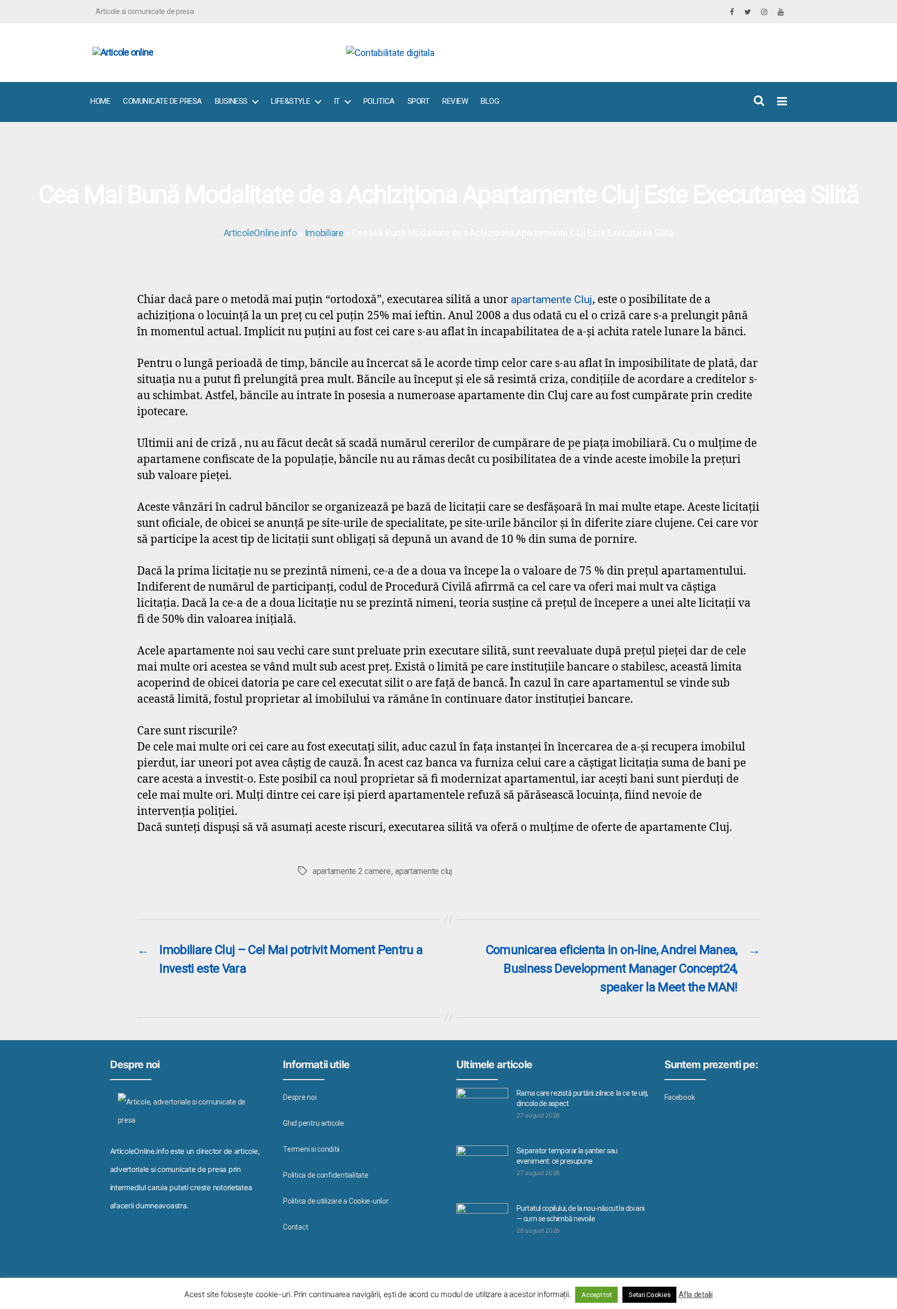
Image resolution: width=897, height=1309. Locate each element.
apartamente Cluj (551, 299)
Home (100, 101)
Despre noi (299, 1097)
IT (337, 101)
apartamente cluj (423, 871)
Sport (418, 101)
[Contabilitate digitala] (562, 52)
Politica (379, 101)
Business (231, 101)
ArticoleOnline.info (260, 232)
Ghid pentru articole (313, 1123)
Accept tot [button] (596, 1295)
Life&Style (290, 101)
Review (455, 101)
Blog (490, 101)
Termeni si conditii (311, 1149)
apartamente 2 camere (351, 871)
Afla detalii (695, 1294)
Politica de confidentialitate (325, 1175)
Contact (295, 1227)
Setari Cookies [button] (649, 1295)
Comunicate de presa (162, 101)
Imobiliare (324, 232)
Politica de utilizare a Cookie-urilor (335, 1201)
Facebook (679, 1097)
